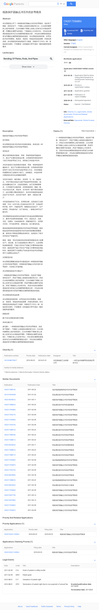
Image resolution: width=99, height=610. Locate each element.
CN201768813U (10, 430)
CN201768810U (10, 390)
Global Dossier (88, 120)
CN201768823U (10, 405)
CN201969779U (10, 495)
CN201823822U (10, 400)
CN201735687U (10, 465)
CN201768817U (10, 455)
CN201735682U (10, 505)
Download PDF (72, 30)
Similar (69, 34)
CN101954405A (10, 395)
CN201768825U (10, 480)
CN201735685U (10, 420)
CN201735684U (10, 490)
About (20, 606)
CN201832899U (10, 475)
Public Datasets (47, 606)
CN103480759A (10, 360)
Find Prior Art (88, 30)
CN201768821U (10, 440)
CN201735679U (10, 425)
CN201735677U (10, 415)
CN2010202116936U (11, 534)
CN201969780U (10, 500)
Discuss (67, 123)
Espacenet (78, 120)
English (79, 40)
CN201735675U (10, 470)
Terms (58, 606)
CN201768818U (10, 435)
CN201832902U (10, 485)
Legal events (81, 112)
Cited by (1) (72, 112)
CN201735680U (10, 410)
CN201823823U (10, 445)
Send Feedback (32, 606)
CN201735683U (10, 460)
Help (79, 606)
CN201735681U (10, 510)
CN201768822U (10, 450)
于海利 (73, 43)
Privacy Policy (69, 606)
